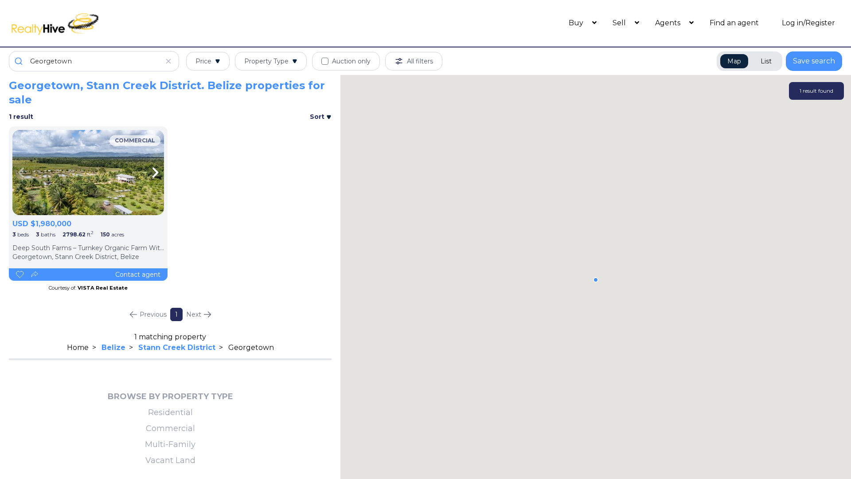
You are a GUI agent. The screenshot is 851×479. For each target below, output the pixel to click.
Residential (170, 412)
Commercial (170, 428)
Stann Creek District (176, 347)
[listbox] (88, 172)
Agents (668, 23)
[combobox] (94, 61)
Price (203, 61)
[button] (595, 280)
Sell (620, 23)
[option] (88, 172)
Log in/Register (808, 23)
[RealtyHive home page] (113, 23)
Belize (113, 347)
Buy (577, 23)
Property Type (266, 61)
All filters (420, 61)
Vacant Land (170, 460)
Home (78, 347)
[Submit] (19, 61)
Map (734, 61)
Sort (318, 117)
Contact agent (137, 275)
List (766, 61)
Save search (814, 61)
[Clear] (168, 61)
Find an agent (734, 23)
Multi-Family (170, 444)
